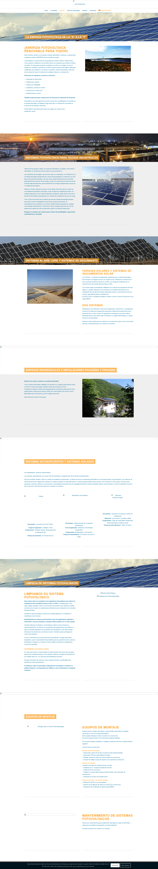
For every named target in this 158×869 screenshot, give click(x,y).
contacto (52, 486)
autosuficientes (46, 472)
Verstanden (115, 865)
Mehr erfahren (125, 865)
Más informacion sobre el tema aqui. (35, 397)
